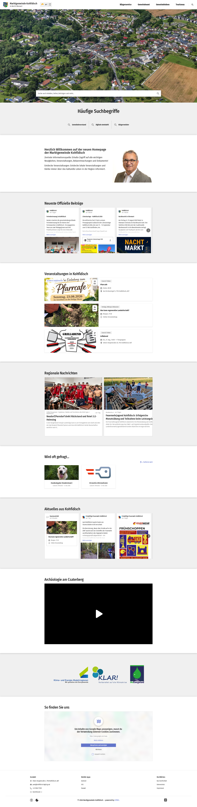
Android (83, 781)
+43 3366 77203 (37, 788)
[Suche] (192, 4)
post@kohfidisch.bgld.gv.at (41, 785)
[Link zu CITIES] (165, 800)
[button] (133, 166)
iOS (82, 785)
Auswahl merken (100, 754)
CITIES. (117, 800)
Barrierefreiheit (162, 781)
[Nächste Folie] (148, 230)
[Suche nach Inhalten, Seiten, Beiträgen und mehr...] (158, 93)
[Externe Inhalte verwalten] (37, 800)
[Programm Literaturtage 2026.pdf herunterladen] (110, 240)
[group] (98, 230)
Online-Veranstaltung (110, 317)
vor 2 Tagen (118, 412)
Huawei (83, 788)
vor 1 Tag (98, 413)
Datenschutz (161, 785)
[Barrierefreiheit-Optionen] (31, 800)
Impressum (160, 788)
